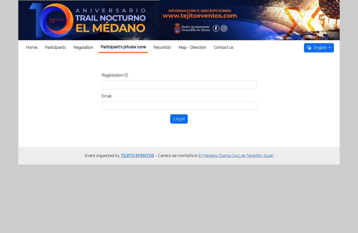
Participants (55, 47)
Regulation (83, 47)
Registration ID (115, 75)
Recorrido (162, 47)
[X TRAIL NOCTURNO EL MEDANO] (179, 20)
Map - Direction (192, 47)
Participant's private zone (123, 47)
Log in (179, 118)
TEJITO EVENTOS (137, 155)
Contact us (224, 47)
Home (31, 47)
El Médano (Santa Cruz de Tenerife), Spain (235, 155)
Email (107, 96)
